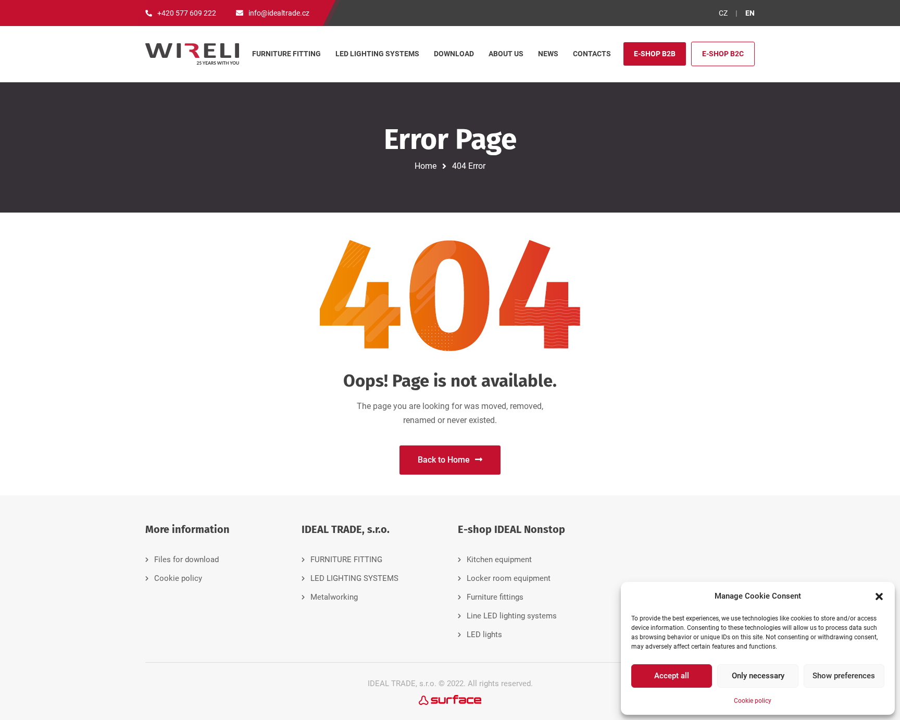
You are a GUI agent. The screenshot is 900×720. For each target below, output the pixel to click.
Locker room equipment (509, 578)
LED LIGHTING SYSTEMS (354, 578)
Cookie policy (752, 700)
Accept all (671, 675)
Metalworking (334, 597)
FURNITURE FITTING (346, 559)
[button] (879, 596)
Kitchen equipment (499, 559)
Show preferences (844, 675)
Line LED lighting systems (512, 615)
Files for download (186, 559)
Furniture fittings (495, 597)
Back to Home (444, 460)
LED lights (484, 634)
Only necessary (758, 675)
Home (425, 166)
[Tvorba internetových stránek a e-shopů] (450, 699)
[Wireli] (192, 53)
